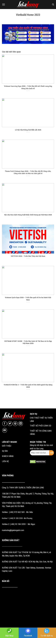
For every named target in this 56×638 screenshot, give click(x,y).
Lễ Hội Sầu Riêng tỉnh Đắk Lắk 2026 (28, 130)
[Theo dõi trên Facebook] (4, 423)
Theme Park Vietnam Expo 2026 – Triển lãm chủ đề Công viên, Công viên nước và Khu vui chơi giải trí (28, 172)
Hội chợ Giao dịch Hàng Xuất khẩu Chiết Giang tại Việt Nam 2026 (28, 215)
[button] (3, 4)
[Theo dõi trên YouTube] (4, 430)
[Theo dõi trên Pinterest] (15, 423)
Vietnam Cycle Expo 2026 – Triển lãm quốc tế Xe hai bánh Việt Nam (28, 298)
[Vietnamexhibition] (28, 4)
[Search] (53, 4)
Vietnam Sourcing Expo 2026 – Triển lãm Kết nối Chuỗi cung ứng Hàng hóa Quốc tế (28, 87)
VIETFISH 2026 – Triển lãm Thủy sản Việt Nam (28, 256)
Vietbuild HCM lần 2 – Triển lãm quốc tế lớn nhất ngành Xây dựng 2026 (28, 386)
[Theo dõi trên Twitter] (10, 423)
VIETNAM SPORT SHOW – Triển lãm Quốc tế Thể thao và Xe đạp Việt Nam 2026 (28, 342)
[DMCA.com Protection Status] (38, 461)
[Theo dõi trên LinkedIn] (20, 423)
